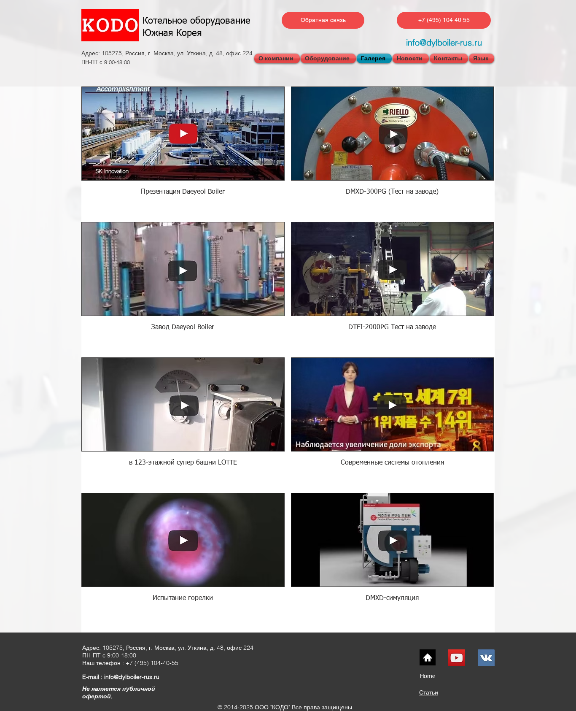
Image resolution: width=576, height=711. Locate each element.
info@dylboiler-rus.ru (444, 42)
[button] (481, 58)
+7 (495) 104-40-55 (152, 663)
